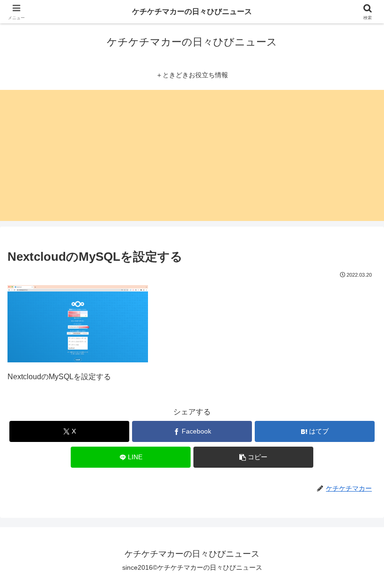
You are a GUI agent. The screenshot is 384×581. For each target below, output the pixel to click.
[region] (122, 513)
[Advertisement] (192, 155)
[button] (253, 457)
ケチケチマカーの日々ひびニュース (192, 11)
